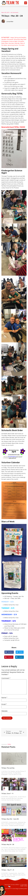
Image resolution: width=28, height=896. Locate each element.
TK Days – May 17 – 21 (7, 870)
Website (4, 711)
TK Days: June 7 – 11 (7, 793)
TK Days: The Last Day (8, 768)
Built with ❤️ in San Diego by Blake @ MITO (16, 888)
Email (4, 704)
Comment (5, 678)
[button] (25, 3)
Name (4, 697)
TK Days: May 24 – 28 (7, 844)
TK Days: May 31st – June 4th (10, 819)
